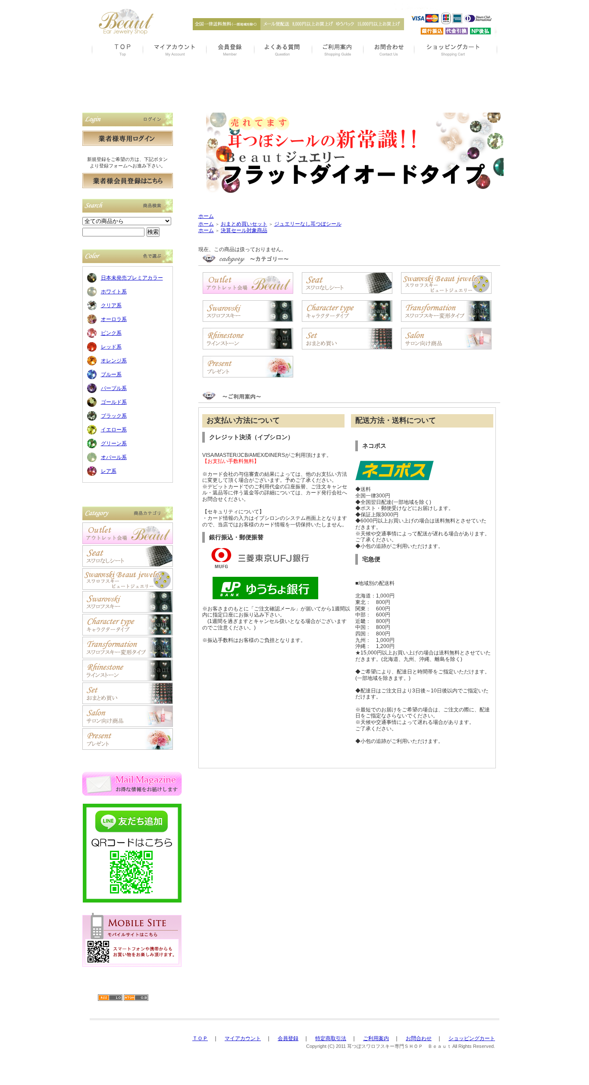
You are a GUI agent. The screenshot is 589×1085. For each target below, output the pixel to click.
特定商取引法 (330, 1038)
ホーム (206, 216)
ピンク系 (111, 333)
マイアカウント (243, 1038)
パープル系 (114, 388)
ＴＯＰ (200, 1038)
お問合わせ (419, 1038)
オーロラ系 (114, 319)
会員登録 (288, 1038)
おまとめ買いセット (244, 224)
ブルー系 (111, 374)
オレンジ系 (114, 361)
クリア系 (111, 305)
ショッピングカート (471, 1038)
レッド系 (111, 347)
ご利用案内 (376, 1038)
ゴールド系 (114, 402)
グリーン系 (114, 443)
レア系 (108, 471)
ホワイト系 (114, 292)
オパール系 (114, 457)
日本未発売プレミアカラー (132, 278)
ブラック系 (114, 416)
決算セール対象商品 (244, 230)
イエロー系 (114, 430)
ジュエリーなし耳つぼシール (307, 224)
